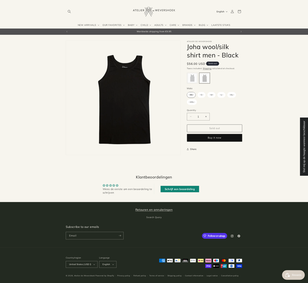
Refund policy (139, 276)
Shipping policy (174, 276)
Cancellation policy (230, 276)
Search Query (154, 217)
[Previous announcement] (66, 32)
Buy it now (214, 137)
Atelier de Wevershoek (84, 276)
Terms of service (156, 276)
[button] (69, 11)
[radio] (192, 77)
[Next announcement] (241, 32)
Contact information (194, 276)
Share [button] (193, 149)
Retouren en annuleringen (154, 209)
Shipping (207, 68)
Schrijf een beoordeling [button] (180, 189)
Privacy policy (123, 276)
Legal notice (212, 276)
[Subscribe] (119, 235)
